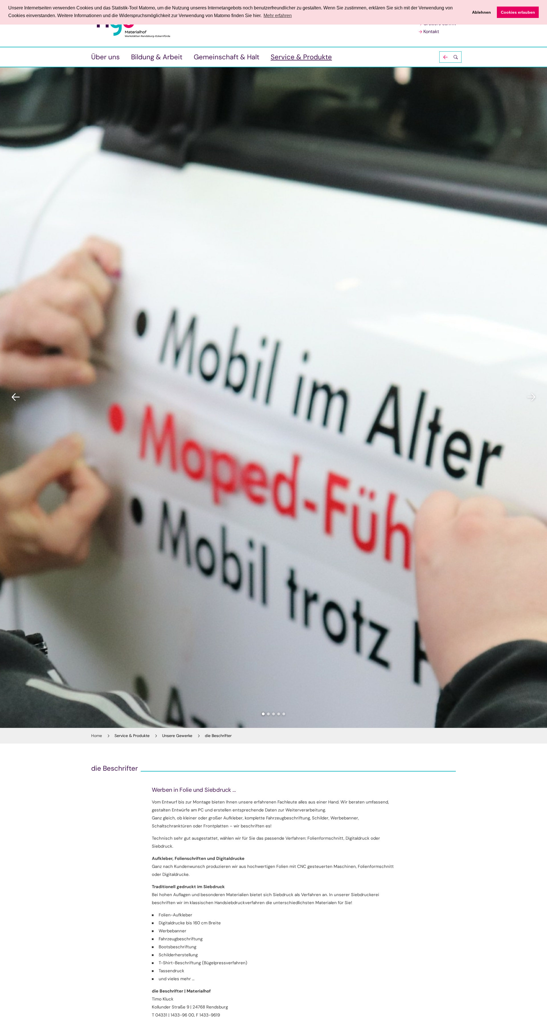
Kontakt (431, 31)
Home (96, 735)
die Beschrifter (218, 735)
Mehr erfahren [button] (278, 15)
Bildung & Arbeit (156, 56)
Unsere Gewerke (177, 735)
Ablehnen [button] (481, 12)
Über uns (105, 56)
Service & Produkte (301, 56)
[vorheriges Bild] (15, 397)
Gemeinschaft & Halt (226, 56)
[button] (450, 57)
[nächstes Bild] (531, 397)
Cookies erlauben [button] (518, 12)
